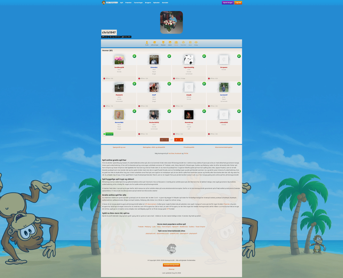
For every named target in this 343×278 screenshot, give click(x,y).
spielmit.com (174, 233)
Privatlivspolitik (189, 147)
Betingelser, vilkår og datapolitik (154, 147)
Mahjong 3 (109, 134)
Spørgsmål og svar (119, 147)
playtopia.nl (184, 233)
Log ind (238, 2)
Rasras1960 (119, 122)
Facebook (178, 153)
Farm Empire (166, 226)
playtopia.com (151, 233)
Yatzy (159, 226)
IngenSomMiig (189, 67)
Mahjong (148, 226)
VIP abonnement (150, 204)
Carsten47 (224, 95)
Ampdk (188, 95)
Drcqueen (223, 67)
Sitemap (171, 269)
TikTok (186, 153)
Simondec (154, 67)
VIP (167, 209)
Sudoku (191, 226)
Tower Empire (200, 226)
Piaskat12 (119, 95)
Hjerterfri (175, 226)
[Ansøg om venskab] (134, 56)
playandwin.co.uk (163, 233)
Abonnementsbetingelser (224, 147)
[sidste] (181, 139)
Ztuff (154, 95)
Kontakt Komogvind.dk (171, 265)
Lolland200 (224, 122)
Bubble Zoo (184, 226)
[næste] (176, 139)
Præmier (227, 204)
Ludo (154, 226)
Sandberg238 (119, 67)
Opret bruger (228, 2)
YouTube (171, 153)
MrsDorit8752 (154, 122)
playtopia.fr (193, 233)
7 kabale (140, 226)
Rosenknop (189, 122)
